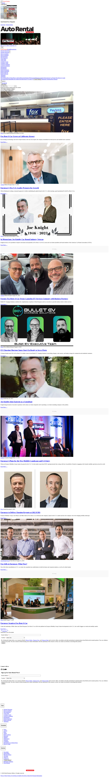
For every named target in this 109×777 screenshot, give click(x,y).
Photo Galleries (16, 78)
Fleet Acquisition (5, 53)
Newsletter (3, 79)
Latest (6, 90)
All (1, 89)
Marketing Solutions (46, 79)
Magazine (22, 78)
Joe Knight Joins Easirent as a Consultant (16, 402)
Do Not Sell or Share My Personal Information (31, 775)
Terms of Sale (17, 775)
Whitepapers (32, 78)
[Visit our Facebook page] (1, 669)
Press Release (54, 79)
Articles (5, 78)
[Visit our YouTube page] (6, 669)
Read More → (4, 142)
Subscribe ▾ (3, 4)
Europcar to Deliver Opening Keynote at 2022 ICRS (20, 512)
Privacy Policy (4, 775)
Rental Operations (5, 70)
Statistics (27, 78)
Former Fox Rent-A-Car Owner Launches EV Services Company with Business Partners (34, 299)
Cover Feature (6, 1)
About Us (26, 79)
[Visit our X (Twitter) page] (3, 669)
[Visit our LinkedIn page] (4, 669)
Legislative (41, 78)
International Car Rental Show (51, 78)
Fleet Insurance (4, 56)
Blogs (8, 78)
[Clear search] (16, 86)
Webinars (37, 78)
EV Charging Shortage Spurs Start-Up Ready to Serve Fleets (24, 350)
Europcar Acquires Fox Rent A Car (14, 623)
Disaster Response (5, 50)
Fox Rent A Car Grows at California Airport (17, 136)
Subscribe (3, 24)
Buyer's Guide (61, 78)
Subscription (8, 79)
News (2, 78)
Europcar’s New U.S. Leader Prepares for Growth (20, 188)
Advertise (21, 79)
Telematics (3, 75)
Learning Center (4, 62)
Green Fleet (3, 59)
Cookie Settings (37, 79)
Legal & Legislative (5, 64)
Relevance (10, 90)
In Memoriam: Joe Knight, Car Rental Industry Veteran (22, 239)
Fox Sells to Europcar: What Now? (14, 564)
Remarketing (16, 1)
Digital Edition (9, 24)
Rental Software (4, 72)
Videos (11, 78)
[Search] (14, 86)
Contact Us (31, 79)
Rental (11, 1)
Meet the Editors (15, 79)
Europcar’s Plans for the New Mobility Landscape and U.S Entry (25, 461)
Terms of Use (10, 775)
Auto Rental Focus (5, 560)
